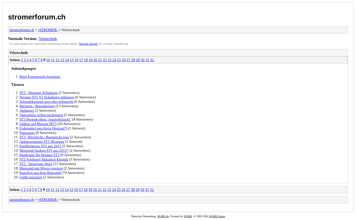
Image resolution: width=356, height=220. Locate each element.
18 (86, 60)
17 (81, 60)
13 (62, 60)
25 (119, 60)
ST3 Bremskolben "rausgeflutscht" (45, 119)
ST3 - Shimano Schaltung (38, 93)
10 (48, 60)
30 (143, 60)
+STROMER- (48, 30)
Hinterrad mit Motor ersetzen (41, 168)
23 (110, 60)
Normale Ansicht (88, 43)
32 (152, 60)
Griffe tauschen (30, 177)
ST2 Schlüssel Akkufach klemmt (43, 159)
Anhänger (26, 110)
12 (58, 60)
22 (105, 60)
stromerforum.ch (37, 17)
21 (100, 60)
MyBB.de (163, 216)
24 (114, 60)
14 (67, 60)
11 (53, 60)
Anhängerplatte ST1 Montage (41, 141)
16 (76, 60)
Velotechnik (48, 38)
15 (72, 60)
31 (147, 60)
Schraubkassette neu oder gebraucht (46, 101)
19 (91, 60)
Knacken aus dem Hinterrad (40, 173)
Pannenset (27, 133)
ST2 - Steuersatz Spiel (35, 164)
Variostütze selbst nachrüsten (41, 115)
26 (124, 60)
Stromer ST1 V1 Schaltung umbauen (46, 97)
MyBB (188, 216)
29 (138, 60)
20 (95, 60)
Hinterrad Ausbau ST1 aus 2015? (44, 150)
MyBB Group (217, 216)
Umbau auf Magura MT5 (38, 124)
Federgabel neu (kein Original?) (43, 128)
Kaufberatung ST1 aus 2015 (40, 146)
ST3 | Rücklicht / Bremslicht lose (44, 137)
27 (128, 60)
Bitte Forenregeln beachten (39, 76)
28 (133, 60)
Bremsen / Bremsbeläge (37, 106)
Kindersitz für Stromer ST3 (39, 155)
